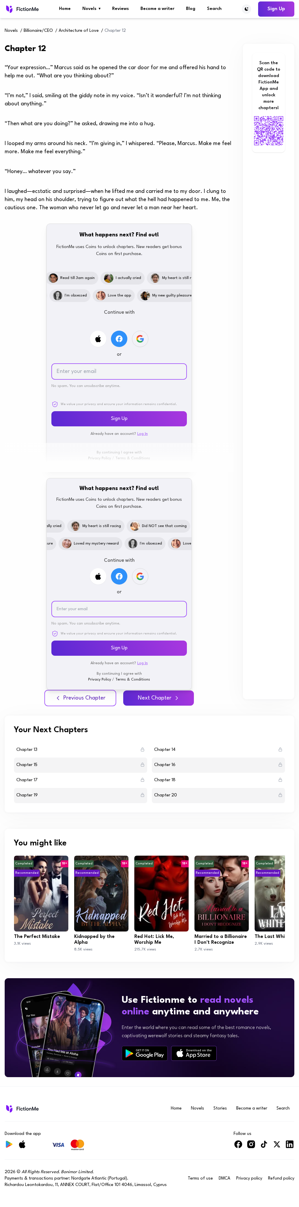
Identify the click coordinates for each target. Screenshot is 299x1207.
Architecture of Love (79, 31)
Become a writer (157, 9)
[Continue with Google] (140, 339)
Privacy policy (249, 1178)
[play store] (145, 1053)
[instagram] (251, 1147)
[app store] (194, 1053)
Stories (220, 1108)
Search (214, 9)
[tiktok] (264, 1147)
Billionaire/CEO (38, 31)
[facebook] (238, 1147)
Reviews (120, 9)
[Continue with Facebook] (119, 339)
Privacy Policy (99, 679)
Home (65, 9)
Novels (91, 9)
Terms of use (200, 1178)
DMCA (224, 1178)
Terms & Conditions (132, 679)
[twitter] (276, 1147)
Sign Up (276, 8)
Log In (142, 434)
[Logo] (22, 9)
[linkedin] (289, 1147)
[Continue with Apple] (98, 339)
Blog (190, 9)
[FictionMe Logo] (22, 1108)
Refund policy (281, 1178)
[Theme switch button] (246, 9)
